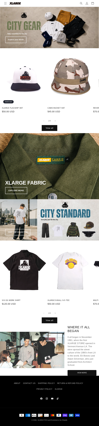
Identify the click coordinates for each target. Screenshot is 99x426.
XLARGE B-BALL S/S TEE (59, 300)
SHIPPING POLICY (46, 383)
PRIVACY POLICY (44, 389)
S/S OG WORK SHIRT (11, 300)
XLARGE (59, 389)
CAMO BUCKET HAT (56, 108)
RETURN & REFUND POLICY (70, 383)
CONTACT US (29, 383)
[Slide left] (44, 121)
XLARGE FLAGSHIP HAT (12, 108)
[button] (5, 3)
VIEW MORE (82, 373)
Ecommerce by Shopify (59, 420)
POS (45, 420)
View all (49, 128)
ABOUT (17, 383)
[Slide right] (55, 121)
